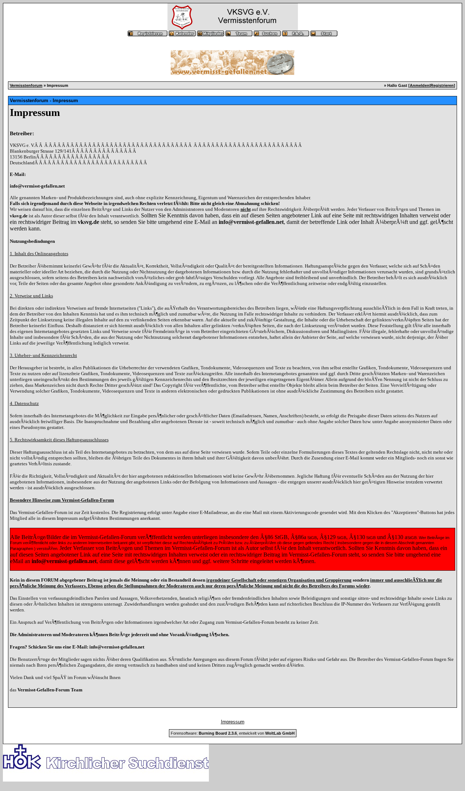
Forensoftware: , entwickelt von (233, 733)
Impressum (232, 721)
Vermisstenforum (26, 85)
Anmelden (419, 85)
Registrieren (442, 85)
